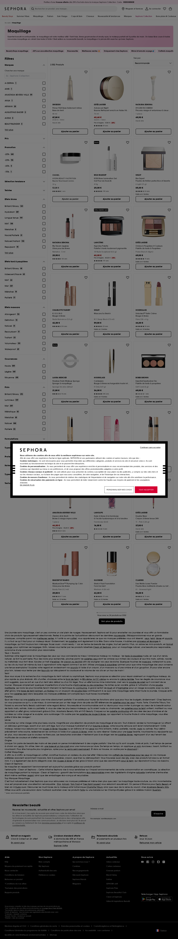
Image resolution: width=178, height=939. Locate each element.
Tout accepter (146, 490)
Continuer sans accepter (150, 447)
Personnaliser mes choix (119, 490)
